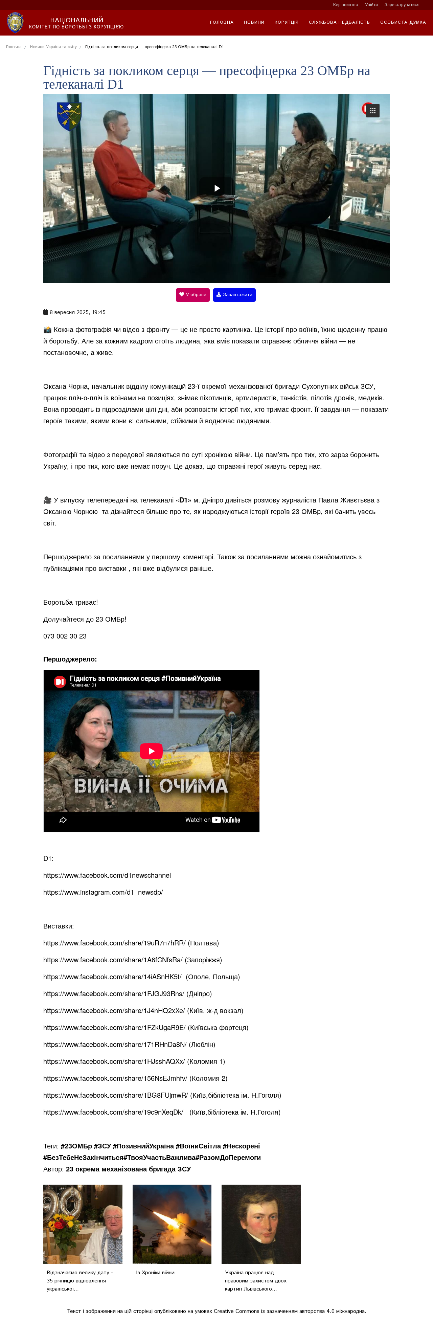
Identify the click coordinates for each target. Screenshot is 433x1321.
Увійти (371, 5)
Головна (222, 22)
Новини (254, 22)
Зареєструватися (402, 5)
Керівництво (345, 5)
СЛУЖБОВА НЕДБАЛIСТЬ (339, 22)
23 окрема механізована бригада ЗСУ (128, 1168)
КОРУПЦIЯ (287, 22)
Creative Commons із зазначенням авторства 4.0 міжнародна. (290, 1311)
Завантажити (236, 294)
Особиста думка (403, 22)
